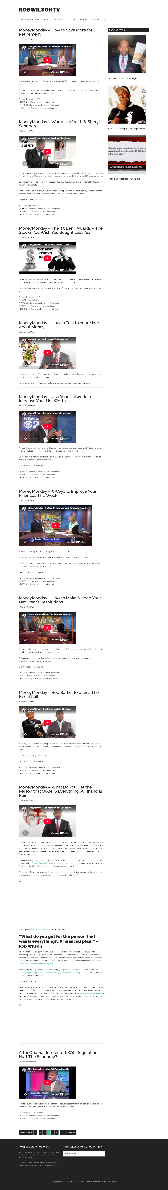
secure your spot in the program (89, 993)
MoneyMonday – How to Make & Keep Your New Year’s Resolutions (60, 599)
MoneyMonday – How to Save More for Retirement (55, 32)
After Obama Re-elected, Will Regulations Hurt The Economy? (59, 1054)
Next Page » (71, 1132)
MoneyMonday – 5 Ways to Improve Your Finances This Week (57, 493)
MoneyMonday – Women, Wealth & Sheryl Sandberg (59, 123)
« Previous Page (26, 1132)
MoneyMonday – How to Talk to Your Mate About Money (59, 324)
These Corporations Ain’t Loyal (124, 178)
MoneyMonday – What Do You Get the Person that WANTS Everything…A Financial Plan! (60, 791)
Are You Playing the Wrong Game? (126, 128)
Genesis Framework (93, 1182)
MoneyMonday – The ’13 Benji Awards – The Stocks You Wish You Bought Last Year (61, 230)
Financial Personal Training (37, 929)
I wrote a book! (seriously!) (122, 78)
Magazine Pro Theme (75, 1182)
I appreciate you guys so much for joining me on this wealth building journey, (56, 973)
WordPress (106, 1182)
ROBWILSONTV (39, 9)
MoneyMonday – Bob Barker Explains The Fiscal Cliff (59, 694)
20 (62, 1132)
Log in (113, 1182)
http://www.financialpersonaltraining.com (37, 964)
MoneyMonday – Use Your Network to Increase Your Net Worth (55, 398)
